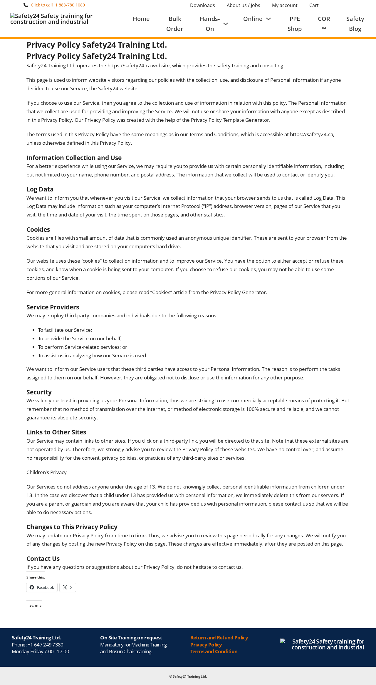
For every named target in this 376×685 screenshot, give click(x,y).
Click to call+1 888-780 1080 (58, 5)
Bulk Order (174, 24)
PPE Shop (295, 24)
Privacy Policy (206, 644)
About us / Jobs (243, 5)
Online (253, 19)
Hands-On (210, 24)
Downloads (202, 5)
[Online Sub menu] (268, 19)
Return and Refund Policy (219, 637)
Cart (314, 5)
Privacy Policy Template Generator (230, 119)
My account (285, 5)
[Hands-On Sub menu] (226, 24)
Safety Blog (355, 24)
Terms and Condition (214, 651)
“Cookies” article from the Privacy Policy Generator (208, 292)
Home (141, 19)
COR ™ (324, 24)
